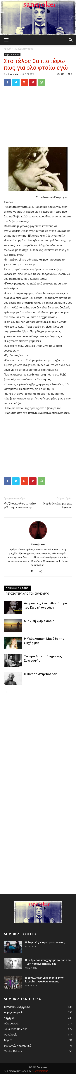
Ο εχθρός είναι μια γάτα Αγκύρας (57, 505)
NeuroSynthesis (40, 1071)
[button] (71, 40)
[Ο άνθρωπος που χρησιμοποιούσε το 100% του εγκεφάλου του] (13, 963)
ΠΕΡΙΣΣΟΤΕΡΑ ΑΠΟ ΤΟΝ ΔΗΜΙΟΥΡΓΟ (27, 593)
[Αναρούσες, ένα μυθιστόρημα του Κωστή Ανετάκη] (13, 607)
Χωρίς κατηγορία (24, 48)
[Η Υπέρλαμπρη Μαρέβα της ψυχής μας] (13, 643)
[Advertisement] (38, 114)
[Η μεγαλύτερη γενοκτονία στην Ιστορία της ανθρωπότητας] (13, 982)
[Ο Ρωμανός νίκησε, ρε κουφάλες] (13, 947)
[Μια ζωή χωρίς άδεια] (13, 625)
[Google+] (34, 571)
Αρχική (7, 48)
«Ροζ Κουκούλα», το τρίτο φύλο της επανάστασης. (20, 505)
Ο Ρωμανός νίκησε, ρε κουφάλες (45, 942)
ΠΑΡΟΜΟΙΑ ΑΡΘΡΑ (17, 588)
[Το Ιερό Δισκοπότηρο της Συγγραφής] (13, 660)
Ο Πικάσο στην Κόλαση (40, 674)
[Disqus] (38, 746)
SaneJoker (13, 74)
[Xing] (42, 571)
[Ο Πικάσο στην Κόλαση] (13, 678)
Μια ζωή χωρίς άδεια (39, 621)
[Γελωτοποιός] (38, 17)
